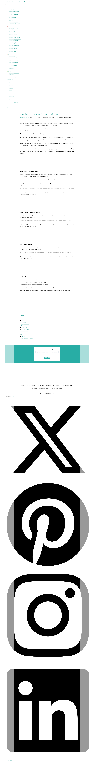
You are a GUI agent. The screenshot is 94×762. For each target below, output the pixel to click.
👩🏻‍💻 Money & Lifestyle (10, 79)
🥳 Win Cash (9, 71)
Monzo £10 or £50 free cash (13, 9)
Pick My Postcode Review (12, 76)
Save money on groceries (13, 66)
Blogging (10, 80)
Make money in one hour (12, 32)
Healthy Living (24, 327)
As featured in (11, 104)
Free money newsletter (12, 100)
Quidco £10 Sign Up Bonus (13, 12)
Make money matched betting (13, 28)
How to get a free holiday (13, 65)
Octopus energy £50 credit (13, 15)
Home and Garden (25, 329)
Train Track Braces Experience (27, 338)
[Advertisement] (47, 162)
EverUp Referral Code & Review (13, 77)
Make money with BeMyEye (13, 46)
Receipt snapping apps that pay (13, 62)
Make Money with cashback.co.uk (14, 45)
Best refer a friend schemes (13, 29)
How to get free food (12, 63)
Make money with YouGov (13, 48)
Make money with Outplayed (13, 40)
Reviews (23, 336)
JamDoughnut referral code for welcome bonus (16, 25)
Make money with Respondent (13, 42)
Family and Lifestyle (25, 324)
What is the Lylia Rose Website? (14, 102)
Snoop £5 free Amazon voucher (14, 17)
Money (10, 83)
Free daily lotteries (11, 74)
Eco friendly (10, 90)
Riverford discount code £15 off (14, 57)
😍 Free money (9, 8)
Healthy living (11, 88)
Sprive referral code (12, 56)
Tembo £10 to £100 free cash (13, 14)
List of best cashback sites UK (13, 60)
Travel (9, 91)
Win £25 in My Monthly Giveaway (14, 73)
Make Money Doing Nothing (13, 34)
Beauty (10, 94)
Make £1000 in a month (12, 31)
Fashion (10, 93)
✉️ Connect (9, 97)
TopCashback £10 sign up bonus (14, 11)
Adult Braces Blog (11, 96)
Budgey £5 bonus (11, 20)
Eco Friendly (23, 322)
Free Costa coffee (11, 59)
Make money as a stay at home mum (14, 37)
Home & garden (11, 85)
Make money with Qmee (12, 49)
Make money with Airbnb (12, 51)
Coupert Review (11, 68)
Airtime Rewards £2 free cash (13, 22)
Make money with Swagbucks (13, 43)
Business (10, 82)
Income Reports (24, 331)
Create (12, 396)
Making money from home (25, 117)
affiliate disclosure (55, 391)
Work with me (11, 99)
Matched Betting (24, 332)
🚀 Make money (9, 26)
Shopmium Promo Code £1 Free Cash (14, 23)
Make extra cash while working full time (15, 39)
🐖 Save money (9, 54)
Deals (22, 320)
